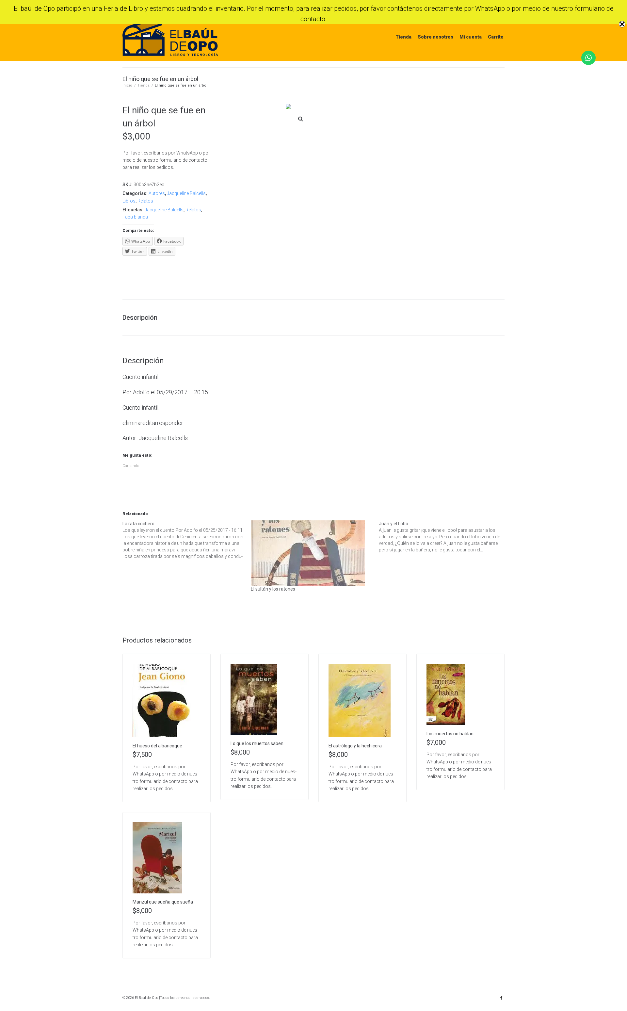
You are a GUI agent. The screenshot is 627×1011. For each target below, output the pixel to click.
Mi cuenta (470, 37)
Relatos (145, 201)
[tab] (143, 317)
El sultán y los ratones (273, 589)
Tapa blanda (135, 217)
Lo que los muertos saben (257, 743)
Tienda (403, 37)
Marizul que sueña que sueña (163, 902)
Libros (129, 201)
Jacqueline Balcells (186, 193)
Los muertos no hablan (450, 733)
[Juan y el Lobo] (443, 536)
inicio (127, 85)
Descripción (139, 317)
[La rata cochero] (186, 540)
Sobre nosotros (435, 37)
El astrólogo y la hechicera (355, 745)
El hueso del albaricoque (157, 745)
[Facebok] (501, 998)
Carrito (496, 37)
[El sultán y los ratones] (312, 553)
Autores (157, 193)
